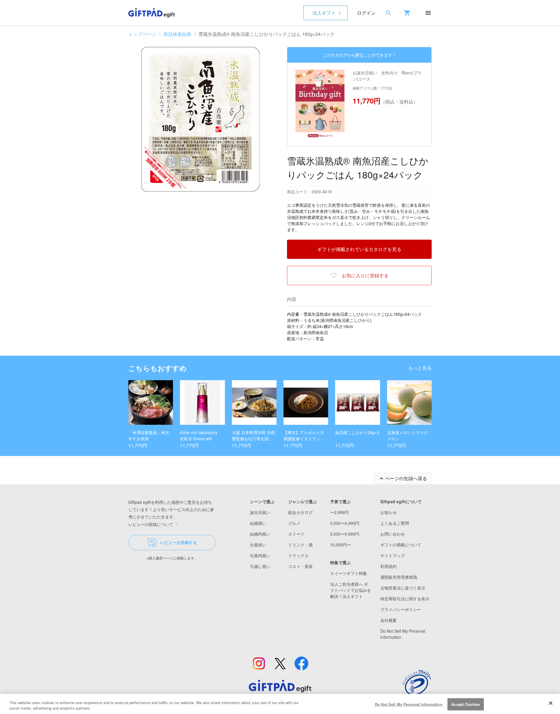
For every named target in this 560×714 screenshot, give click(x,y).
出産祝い (258, 545)
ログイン (366, 12)
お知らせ (388, 512)
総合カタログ (300, 512)
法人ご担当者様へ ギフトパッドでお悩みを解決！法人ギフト (350, 590)
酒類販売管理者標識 (398, 577)
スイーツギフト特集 (348, 573)
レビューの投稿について (150, 524)
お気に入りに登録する (365, 275)
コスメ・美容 (300, 566)
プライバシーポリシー (400, 609)
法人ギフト (324, 12)
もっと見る (420, 367)
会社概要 (388, 620)
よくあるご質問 (394, 523)
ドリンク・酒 (300, 545)
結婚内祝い (260, 534)
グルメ (294, 523)
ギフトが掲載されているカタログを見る (359, 249)
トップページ (142, 34)
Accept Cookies (465, 704)
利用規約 (388, 566)
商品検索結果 (177, 34)
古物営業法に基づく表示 (402, 588)
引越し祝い (260, 566)
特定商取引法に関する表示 (404, 598)
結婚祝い (258, 523)
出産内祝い (260, 555)
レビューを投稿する (178, 542)
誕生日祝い (260, 512)
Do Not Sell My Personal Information (408, 704)
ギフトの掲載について (400, 545)
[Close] (550, 703)
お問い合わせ (392, 534)
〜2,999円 (339, 512)
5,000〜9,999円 (344, 534)
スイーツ (296, 534)
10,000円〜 (340, 545)
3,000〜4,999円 (344, 523)
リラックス (298, 555)
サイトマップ (392, 555)
